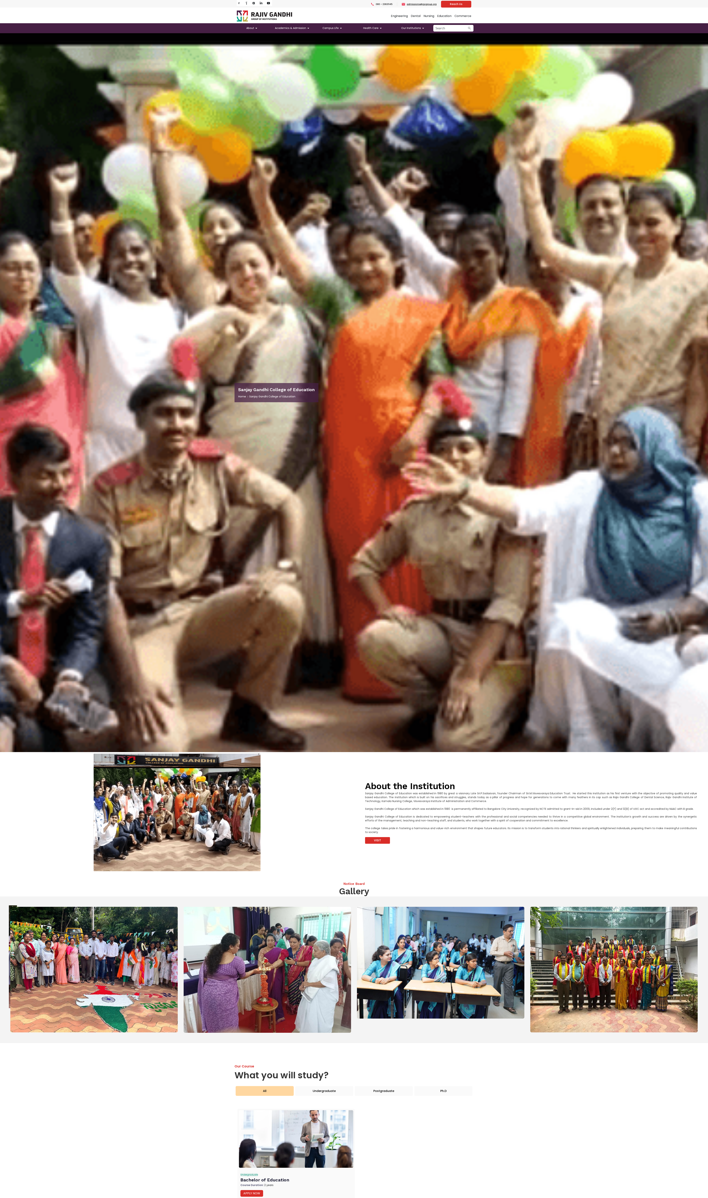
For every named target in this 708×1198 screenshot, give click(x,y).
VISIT (377, 840)
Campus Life (330, 28)
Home (242, 396)
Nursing (429, 16)
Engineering (399, 16)
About (250, 28)
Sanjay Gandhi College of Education (272, 396)
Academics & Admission (290, 28)
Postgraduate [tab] (383, 1091)
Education (444, 16)
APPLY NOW (251, 1193)
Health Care (371, 28)
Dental (416, 16)
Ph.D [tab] (443, 1091)
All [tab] (264, 1091)
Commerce (462, 16)
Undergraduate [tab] (324, 1091)
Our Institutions (411, 28)
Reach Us (456, 4)
